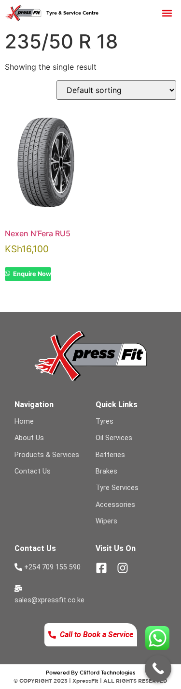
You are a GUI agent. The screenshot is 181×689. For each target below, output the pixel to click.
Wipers (106, 521)
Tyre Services (117, 488)
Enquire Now (31, 273)
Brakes (106, 471)
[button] (167, 13)
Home (24, 421)
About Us (29, 438)
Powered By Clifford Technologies (91, 672)
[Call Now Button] (158, 668)
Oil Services (114, 438)
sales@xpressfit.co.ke (49, 600)
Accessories (115, 505)
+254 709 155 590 (52, 567)
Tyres (104, 421)
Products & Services (46, 455)
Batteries (110, 455)
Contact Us (32, 471)
